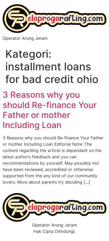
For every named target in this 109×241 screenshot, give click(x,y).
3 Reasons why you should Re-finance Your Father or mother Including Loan (50, 110)
